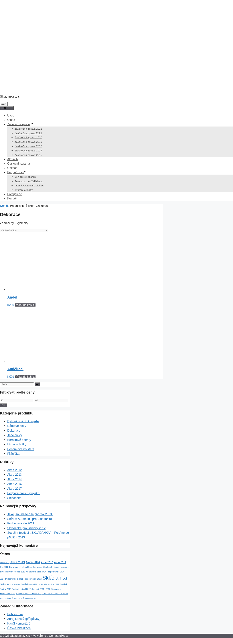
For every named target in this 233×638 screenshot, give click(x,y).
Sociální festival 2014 (49, 584)
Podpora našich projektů (23, 493)
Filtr (3, 405)
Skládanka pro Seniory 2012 (26, 528)
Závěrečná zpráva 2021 (28, 133)
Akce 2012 (14, 470)
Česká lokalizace (19, 628)
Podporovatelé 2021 (20, 523)
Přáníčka (13, 453)
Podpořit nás (15, 172)
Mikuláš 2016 (19, 572)
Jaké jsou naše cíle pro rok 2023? (30, 514)
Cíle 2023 (4, 567)
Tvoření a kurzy (24, 189)
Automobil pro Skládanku (29, 181)
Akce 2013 (14, 474)
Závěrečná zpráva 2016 (28, 154)
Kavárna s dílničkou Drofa (20, 567)
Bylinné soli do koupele (23, 421)
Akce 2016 (14, 484)
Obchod (12, 167)
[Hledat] (37, 384)
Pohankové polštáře (20, 449)
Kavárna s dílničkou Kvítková (46, 567)
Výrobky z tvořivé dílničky (29, 185)
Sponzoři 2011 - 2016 (40, 589)
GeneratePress (58, 635)
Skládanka (14, 498)
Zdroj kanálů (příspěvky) (24, 619)
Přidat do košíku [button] (25, 305)
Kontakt (12, 198)
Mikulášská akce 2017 (36, 572)
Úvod (10, 115)
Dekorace (13, 430)
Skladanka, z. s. (10, 96)
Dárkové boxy (16, 426)
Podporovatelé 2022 (33, 579)
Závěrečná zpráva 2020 (28, 137)
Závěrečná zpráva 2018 (28, 146)
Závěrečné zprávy (18, 124)
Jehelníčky (14, 435)
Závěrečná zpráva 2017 (28, 150)
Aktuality (12, 159)
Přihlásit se (15, 614)
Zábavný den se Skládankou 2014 (20, 598)
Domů (4, 205)
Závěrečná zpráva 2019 (28, 141)
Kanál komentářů (18, 623)
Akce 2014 (14, 479)
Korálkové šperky (19, 440)
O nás (11, 119)
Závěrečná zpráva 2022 (28, 128)
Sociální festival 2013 (30, 584)
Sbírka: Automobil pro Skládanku (29, 519)
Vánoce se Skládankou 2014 (29, 593)
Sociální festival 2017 (21, 589)
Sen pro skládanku (25, 176)
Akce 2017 (14, 488)
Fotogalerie (14, 194)
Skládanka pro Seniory (10, 584)
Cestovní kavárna (18, 163)
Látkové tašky (16, 444)
